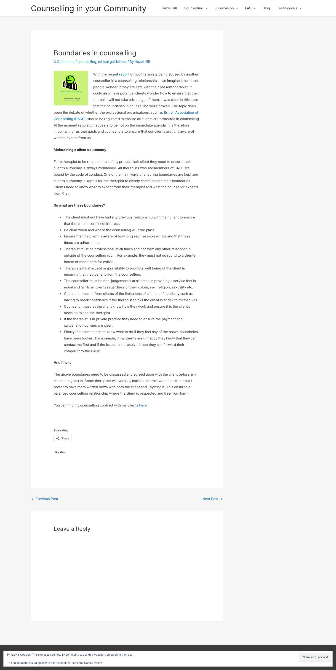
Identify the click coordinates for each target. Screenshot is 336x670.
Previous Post (44, 499)
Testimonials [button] (287, 8)
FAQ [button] (248, 8)
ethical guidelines (112, 61)
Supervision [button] (224, 8)
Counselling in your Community (88, 8)
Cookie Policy (93, 663)
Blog (266, 8)
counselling (86, 61)
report (124, 74)
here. (143, 405)
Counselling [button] (193, 8)
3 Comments (64, 61)
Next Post (212, 499)
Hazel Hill (169, 8)
